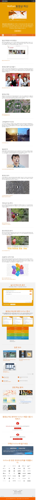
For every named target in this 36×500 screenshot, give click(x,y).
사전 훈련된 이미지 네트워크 (6, 224)
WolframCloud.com (20, 496)
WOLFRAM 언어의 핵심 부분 (17, 8)
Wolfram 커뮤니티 (15, 493)
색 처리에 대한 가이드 (5, 142)
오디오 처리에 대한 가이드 (6, 250)
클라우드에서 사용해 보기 (17, 441)
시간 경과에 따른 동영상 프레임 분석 (7, 195)
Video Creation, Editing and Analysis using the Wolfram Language (9, 363)
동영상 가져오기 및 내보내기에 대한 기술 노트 (8, 279)
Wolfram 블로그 (20, 493)
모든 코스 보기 (5, 373)
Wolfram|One (8, 428)
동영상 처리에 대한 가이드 (6, 60)
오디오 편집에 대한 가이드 (6, 115)
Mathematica (15, 428)
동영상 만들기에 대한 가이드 (6, 87)
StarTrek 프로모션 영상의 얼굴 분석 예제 (7, 169)
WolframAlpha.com (15, 496)
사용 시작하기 (17, 30)
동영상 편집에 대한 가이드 (6, 114)
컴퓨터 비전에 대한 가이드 (6, 223)
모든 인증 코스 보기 (6, 374)
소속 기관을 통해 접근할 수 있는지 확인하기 (17, 432)
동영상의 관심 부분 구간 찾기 (6, 196)
